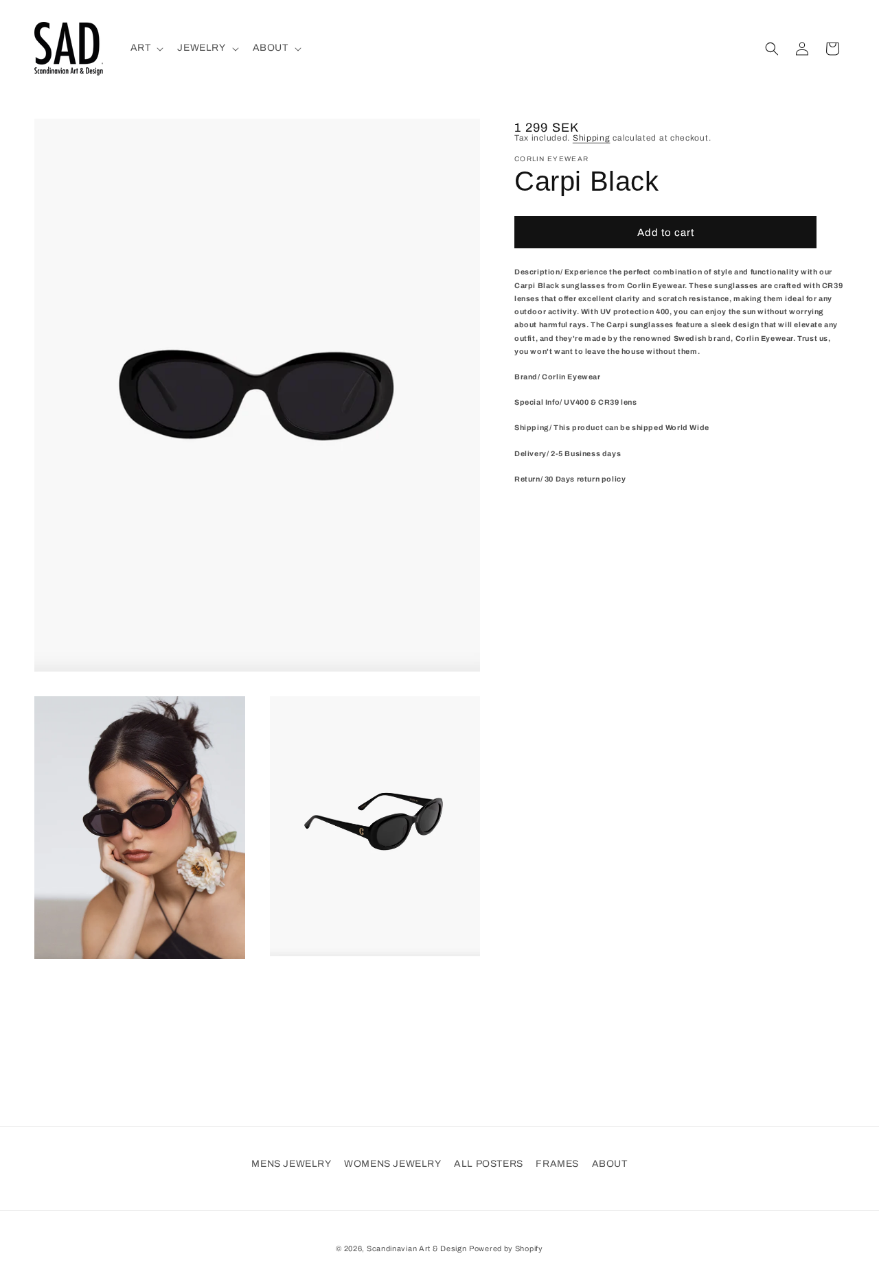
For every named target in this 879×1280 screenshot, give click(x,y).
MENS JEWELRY (291, 1164)
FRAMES (557, 1164)
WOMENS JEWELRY (392, 1164)
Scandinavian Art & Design (417, 1248)
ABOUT (610, 1164)
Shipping (591, 138)
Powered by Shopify (506, 1248)
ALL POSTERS (488, 1164)
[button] (146, 48)
